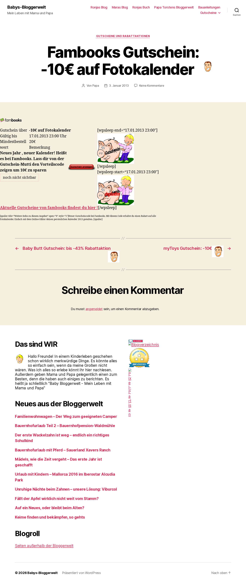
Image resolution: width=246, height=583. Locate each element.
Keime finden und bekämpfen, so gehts (50, 517)
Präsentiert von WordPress (81, 573)
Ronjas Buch (141, 7)
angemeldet (94, 309)
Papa (95, 85)
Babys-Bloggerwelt (26, 7)
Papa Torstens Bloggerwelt (174, 7)
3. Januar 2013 (119, 85)
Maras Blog (120, 7)
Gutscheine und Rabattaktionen (123, 36)
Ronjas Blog (99, 7)
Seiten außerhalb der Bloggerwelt (44, 545)
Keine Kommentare (151, 85)
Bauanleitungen (209, 7)
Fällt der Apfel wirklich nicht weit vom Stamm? (57, 498)
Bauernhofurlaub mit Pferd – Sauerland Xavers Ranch (62, 450)
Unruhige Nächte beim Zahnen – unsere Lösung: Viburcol (66, 489)
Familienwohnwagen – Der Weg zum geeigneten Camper (66, 416)
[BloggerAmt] (179, 344)
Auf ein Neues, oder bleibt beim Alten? (49, 508)
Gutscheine (208, 13)
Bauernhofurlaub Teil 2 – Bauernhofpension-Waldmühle (65, 425)
